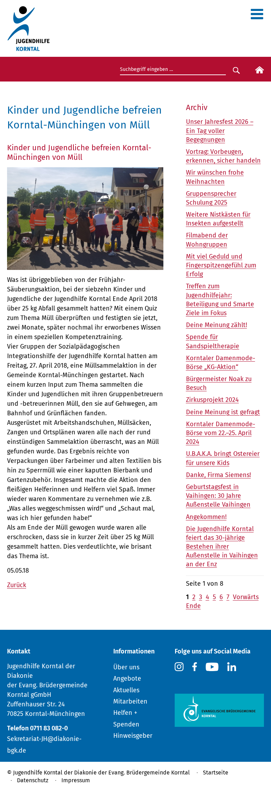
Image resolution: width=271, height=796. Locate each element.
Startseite (215, 772)
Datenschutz (32, 780)
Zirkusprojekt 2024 (212, 400)
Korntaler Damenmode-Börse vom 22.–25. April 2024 (220, 433)
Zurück (16, 585)
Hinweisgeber (132, 736)
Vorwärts (246, 597)
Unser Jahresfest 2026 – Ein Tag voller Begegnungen (219, 130)
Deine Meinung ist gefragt (223, 412)
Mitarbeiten (130, 701)
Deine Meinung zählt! (216, 325)
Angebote (127, 678)
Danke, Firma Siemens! (218, 475)
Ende (193, 606)
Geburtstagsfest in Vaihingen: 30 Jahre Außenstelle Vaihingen (218, 495)
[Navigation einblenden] (257, 16)
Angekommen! (206, 517)
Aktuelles (126, 690)
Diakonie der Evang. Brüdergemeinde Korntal (132, 772)
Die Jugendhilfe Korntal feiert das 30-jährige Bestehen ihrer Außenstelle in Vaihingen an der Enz (222, 546)
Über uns (126, 667)
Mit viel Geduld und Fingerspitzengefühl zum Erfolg (221, 265)
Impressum (75, 780)
